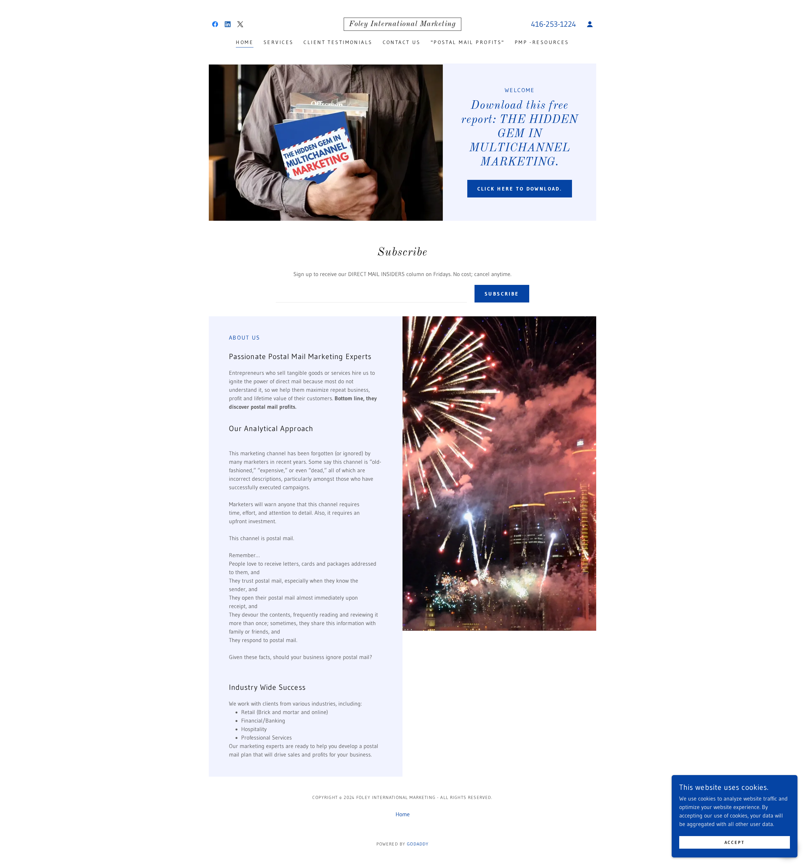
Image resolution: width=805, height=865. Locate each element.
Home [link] (244, 42)
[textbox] (371, 293)
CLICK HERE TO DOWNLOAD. (519, 189)
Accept (734, 842)
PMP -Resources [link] (542, 42)
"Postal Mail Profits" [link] (468, 42)
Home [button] (403, 814)
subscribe (502, 294)
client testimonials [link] (337, 42)
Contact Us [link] (402, 42)
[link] (215, 24)
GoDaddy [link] (418, 844)
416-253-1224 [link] (553, 24)
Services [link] (278, 42)
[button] (590, 24)
